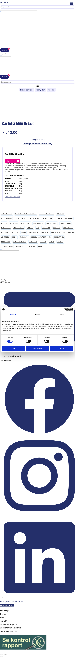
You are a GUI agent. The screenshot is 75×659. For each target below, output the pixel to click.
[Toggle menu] (71, 3)
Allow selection (37, 348)
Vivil (40, 246)
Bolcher (60, 214)
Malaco (5, 232)
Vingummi (31, 246)
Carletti (34, 218)
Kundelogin (5, 610)
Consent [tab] (13, 314)
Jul (37, 228)
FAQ (2, 617)
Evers (3, 223)
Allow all (61, 348)
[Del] (4, 654)
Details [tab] (37, 314)
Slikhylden (40, 90)
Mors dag (33, 232)
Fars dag (13, 223)
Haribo (30, 228)
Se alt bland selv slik (12, 197)
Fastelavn (25, 223)
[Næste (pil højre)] (2, 656)
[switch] (28, 341)
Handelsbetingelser (8, 624)
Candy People (21, 218)
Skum (14, 237)
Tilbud (51, 90)
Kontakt (3, 621)
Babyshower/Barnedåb (25, 214)
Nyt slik (44, 232)
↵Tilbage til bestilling (37, 140)
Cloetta (58, 218)
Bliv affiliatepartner (9, 631)
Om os (3, 614)
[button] (37, 86)
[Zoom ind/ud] (0, 654)
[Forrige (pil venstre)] (0, 656)
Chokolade (47, 218)
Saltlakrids (68, 232)
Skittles (5, 237)
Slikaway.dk (4, 2)
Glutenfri (6, 228)
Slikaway (24, 237)
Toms (51, 242)
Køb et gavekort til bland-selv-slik (11, 601)
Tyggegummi (7, 246)
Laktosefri (68, 228)
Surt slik (33, 242)
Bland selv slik (26, 90)
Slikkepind (59, 237)
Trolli (60, 242)
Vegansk (20, 246)
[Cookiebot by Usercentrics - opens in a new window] (65, 309)
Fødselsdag (51, 223)
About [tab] (62, 314)
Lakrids (56, 228)
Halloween (18, 228)
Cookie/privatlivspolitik (10, 628)
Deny (13, 348)
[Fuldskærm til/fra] (2, 654)
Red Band (55, 232)
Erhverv (69, 218)
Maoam (14, 232)
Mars (23, 232)
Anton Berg (6, 214)
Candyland (6, 218)
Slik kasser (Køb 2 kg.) (41, 237)
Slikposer (5, 242)
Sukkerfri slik (19, 242)
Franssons (38, 223)
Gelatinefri (65, 223)
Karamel (46, 228)
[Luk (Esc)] (6, 654)
